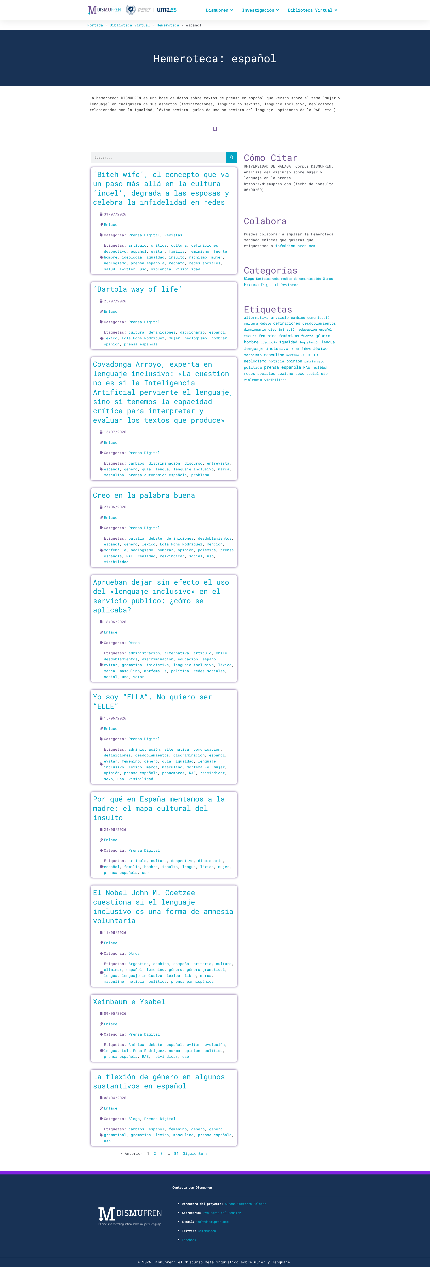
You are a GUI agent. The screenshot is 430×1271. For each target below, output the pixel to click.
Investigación (258, 10)
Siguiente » (195, 1153)
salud (109, 269)
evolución (215, 1044)
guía (146, 469)
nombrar (219, 338)
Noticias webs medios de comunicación (288, 278)
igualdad (155, 257)
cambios (136, 463)
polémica (207, 549)
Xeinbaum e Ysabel (129, 1001)
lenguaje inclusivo (193, 469)
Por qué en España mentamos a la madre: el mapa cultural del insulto (159, 808)
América (136, 1044)
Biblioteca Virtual (310, 10)
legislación (309, 342)
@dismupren (207, 1231)
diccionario (192, 332)
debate (155, 538)
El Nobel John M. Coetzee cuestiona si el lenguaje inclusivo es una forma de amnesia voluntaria (163, 906)
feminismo (199, 251)
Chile (221, 653)
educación (188, 659)
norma (174, 1050)
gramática (132, 664)
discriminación (164, 463)
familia (177, 251)
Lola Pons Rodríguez (143, 338)
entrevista (218, 463)
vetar (138, 676)
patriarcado (314, 361)
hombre (110, 257)
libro (190, 975)
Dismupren (217, 10)
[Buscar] (231, 157)
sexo (108, 778)
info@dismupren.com (295, 245)
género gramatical (206, 969)
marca (223, 469)
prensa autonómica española (158, 474)
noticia (136, 981)
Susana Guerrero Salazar (245, 1204)
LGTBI (294, 349)
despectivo (115, 251)
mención (215, 544)
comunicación (207, 749)
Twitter (127, 269)
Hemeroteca (168, 25)
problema (200, 474)
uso (143, 269)
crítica (159, 245)
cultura (179, 245)
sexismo (285, 373)
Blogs (134, 1118)
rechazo (177, 263)
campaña (181, 963)
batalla (136, 538)
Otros (134, 642)
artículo (137, 245)
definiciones (204, 245)
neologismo (115, 263)
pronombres (173, 772)
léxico (110, 338)
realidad (146, 556)
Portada (95, 25)
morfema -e (115, 549)
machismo (198, 257)
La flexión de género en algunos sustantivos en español (159, 1081)
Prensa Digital (144, 235)
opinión (112, 344)
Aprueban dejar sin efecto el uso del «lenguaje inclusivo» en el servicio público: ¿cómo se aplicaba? (161, 596)
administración (144, 653)
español (138, 251)
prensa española (147, 263)
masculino (114, 474)
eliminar (113, 969)
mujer (217, 257)
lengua (162, 469)
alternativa (176, 653)
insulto (177, 257)
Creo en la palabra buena (144, 495)
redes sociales (204, 263)
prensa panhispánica (192, 981)
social (195, 556)
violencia (161, 269)
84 (176, 1153)
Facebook (189, 1240)
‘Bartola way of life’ (137, 289)
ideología (132, 257)
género (131, 469)
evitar (157, 251)
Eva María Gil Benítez (222, 1213)
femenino (131, 761)
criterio (202, 963)
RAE (129, 556)
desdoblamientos (215, 538)
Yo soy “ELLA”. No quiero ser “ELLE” (152, 701)
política (180, 670)
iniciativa (157, 664)
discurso (193, 463)
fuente (220, 251)
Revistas (173, 235)
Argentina (139, 963)
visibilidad (188, 269)
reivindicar (172, 556)
